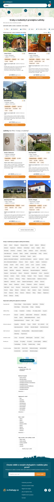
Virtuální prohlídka (25, 331)
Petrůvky (23, 276)
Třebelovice (29, 284)
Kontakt (24, 498)
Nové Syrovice (32, 201)
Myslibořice (44, 270)
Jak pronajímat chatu (27, 491)
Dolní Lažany (43, 250)
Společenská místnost (19, 320)
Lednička (22, 314)
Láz (37, 267)
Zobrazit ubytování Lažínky (27, 229)
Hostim (29, 256)
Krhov (17, 264)
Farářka (26, 253)
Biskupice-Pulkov (24, 245)
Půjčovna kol (24, 333)
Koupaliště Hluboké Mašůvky (26, 381)
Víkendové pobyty (33, 351)
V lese (42, 337)
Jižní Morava (11, 55)
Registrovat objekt (26, 488)
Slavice (10, 284)
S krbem (37, 320)
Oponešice (46, 273)
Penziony (42, 304)
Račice (18, 281)
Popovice (41, 276)
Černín (5, 292)
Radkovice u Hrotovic (42, 278)
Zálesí (29, 290)
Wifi (32, 320)
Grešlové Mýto (33, 253)
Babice (5, 245)
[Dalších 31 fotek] (14, 189)
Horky (40, 253)
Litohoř (15, 267)
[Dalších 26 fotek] (39, 43)
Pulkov (5, 278)
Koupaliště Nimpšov (24, 389)
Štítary (34, 292)
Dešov (36, 250)
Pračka (15, 317)
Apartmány (35, 304)
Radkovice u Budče (31, 278)
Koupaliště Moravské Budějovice (27, 385)
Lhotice (5, 267)
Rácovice (42, 281)
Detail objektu (39, 77)
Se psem (45, 310)
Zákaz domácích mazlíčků (37, 331)
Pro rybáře (29, 341)
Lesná (32, 264)
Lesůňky (44, 264)
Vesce (12, 287)
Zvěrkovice (7, 154)
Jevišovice (41, 259)
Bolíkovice (19, 247)
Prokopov (47, 276)
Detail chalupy (39, 176)
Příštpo (23, 278)
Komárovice (44, 262)
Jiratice (47, 259)
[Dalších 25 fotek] (14, 142)
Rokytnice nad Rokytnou (27, 281)
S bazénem (22, 310)
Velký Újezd (6, 287)
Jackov (31, 154)
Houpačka (16, 324)
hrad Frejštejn (22, 406)
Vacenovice (41, 284)
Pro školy (24, 344)
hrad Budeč (22, 401)
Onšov (40, 273)
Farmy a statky (25, 307)
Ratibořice (6, 281)
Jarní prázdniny (43, 348)
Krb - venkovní (41, 324)
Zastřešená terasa (44, 327)
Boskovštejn (26, 247)
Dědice (21, 253)
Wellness (45, 341)
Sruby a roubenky (27, 304)
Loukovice (27, 267)
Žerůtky (16, 295)
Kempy (31, 307)
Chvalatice (19, 250)
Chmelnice (13, 250)
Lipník (11, 267)
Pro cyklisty (22, 341)
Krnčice (22, 264)
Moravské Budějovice (35, 270)
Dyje (21, 398)
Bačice (10, 245)
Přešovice (11, 278)
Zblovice (17, 290)
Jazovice (35, 259)
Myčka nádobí (29, 314)
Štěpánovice (46, 292)
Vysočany (47, 287)
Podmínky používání (27, 482)
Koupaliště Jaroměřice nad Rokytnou (27, 382)
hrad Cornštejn (23, 404)
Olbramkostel (34, 273)
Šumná (5, 295)
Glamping (38, 307)
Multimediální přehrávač (30, 317)
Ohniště (34, 324)
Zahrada (26, 327)
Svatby (38, 344)
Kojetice (37, 262)
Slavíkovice (16, 284)
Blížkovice (43, 245)
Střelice (22, 284)
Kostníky (6, 264)
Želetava (11, 295)
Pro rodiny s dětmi (37, 310)
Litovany (21, 267)
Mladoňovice (25, 270)
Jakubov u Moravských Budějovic (11, 259)
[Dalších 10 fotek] (14, 90)
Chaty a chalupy (17, 304)
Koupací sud (17, 331)
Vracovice (18, 287)
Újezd (39, 290)
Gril (47, 324)
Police (35, 276)
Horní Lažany (15, 256)
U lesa (15, 337)
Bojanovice (12, 247)
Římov (16, 292)
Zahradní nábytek (34, 327)
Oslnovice (6, 276)
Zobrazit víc (20, 391)
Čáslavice (11, 292)
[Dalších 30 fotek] (39, 142)
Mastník (6, 270)
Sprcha (20, 317)
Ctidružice (31, 250)
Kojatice (32, 262)
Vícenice (6, 290)
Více (22, 70)
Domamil (15, 253)
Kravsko (11, 264)
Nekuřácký (16, 333)
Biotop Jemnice (23, 377)
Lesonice (38, 264)
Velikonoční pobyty (34, 348)
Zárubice (34, 290)
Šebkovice (28, 292)
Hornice (45, 253)
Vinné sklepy (17, 307)
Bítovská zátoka (23, 379)
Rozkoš (36, 281)
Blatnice (37, 245)
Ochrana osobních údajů (28, 485)
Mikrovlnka (43, 314)
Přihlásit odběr (40, 474)
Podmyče (30, 276)
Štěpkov (39, 292)
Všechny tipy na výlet (27, 448)
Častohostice (46, 290)
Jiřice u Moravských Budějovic (10, 262)
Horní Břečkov (7, 256)
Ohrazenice (26, 273)
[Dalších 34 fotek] (14, 43)
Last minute (25, 351)
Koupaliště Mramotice (24, 387)
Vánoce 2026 (25, 348)
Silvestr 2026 (17, 348)
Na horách (37, 337)
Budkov (38, 247)
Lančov (6, 55)
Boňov (33, 247)
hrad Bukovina (23, 403)
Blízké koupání (29, 337)
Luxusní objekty (37, 341)
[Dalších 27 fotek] (39, 189)
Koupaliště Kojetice (24, 384)
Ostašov (12, 276)
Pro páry (16, 341)
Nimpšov (6, 273)
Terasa (28, 324)
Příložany (18, 278)
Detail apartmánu (15, 176)
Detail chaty (15, 77)
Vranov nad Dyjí (25, 287)
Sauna (38, 317)
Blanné (31, 245)
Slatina (5, 284)
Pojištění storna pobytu (27, 494)
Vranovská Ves (34, 287)
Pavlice (17, 276)
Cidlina (25, 250)
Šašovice (22, 292)
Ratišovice (13, 281)
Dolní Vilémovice (7, 253)
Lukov (33, 267)
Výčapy (11, 290)
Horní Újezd (22, 256)
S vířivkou (29, 310)
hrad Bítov (22, 399)
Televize (27, 320)
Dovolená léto (17, 351)
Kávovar (16, 314)
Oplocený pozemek (18, 327)
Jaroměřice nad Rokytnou (25, 259)
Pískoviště (23, 324)
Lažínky (6, 56)
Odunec (20, 273)
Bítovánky (6, 250)
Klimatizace (36, 314)
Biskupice (16, 245)
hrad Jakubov (22, 409)
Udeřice (35, 284)
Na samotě (21, 337)
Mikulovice (18, 270)
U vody (15, 310)
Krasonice (7, 102)
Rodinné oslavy (32, 344)
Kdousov (21, 262)
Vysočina (12, 102)
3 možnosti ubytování (18, 162)
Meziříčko (12, 270)
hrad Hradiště (22, 408)
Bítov (43, 247)
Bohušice (6, 247)
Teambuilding (17, 344)
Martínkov (43, 267)
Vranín (41, 287)
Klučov (26, 262)
